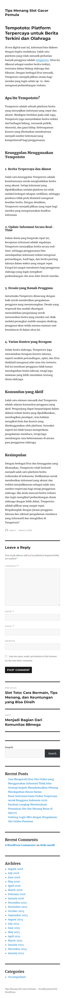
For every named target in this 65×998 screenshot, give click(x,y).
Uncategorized (17, 976)
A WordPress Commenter (20, 845)
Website (10, 641)
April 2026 (14, 885)
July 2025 (13, 923)
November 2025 (17, 906)
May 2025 (14, 932)
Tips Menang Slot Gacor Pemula (20, 989)
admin (12, 530)
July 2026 (13, 873)
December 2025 (17, 902)
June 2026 (14, 877)
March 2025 (15, 940)
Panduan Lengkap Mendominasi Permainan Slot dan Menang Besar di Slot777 (30, 808)
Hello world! (47, 845)
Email (9, 626)
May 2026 (14, 881)
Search (9, 747)
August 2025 (15, 919)
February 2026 (17, 894)
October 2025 (16, 911)
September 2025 (18, 915)
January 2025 (16, 944)
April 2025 (14, 936)
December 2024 (17, 948)
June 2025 (14, 927)
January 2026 (16, 898)
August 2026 (15, 868)
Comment (12, 566)
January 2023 (16, 953)
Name (9, 611)
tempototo (42, 60)
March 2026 (15, 889)
